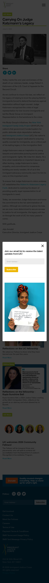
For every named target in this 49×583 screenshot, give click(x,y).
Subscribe (11, 269)
